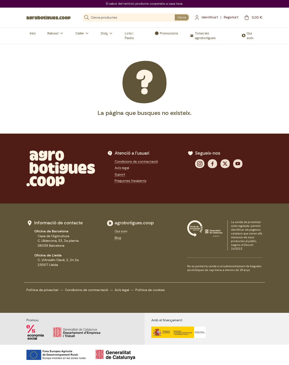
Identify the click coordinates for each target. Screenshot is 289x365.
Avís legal (122, 168)
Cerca (182, 17)
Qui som (250, 35)
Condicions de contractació (136, 161)
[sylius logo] (48, 17)
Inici (33, 33)
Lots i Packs (129, 35)
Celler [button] (80, 33)
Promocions (169, 33)
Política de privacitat (42, 290)
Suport (120, 174)
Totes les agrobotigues (205, 35)
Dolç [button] (104, 33)
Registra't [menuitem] (231, 17)
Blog (118, 238)
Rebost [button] (53, 33)
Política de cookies (150, 290)
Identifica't (210, 17)
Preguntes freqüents (130, 180)
